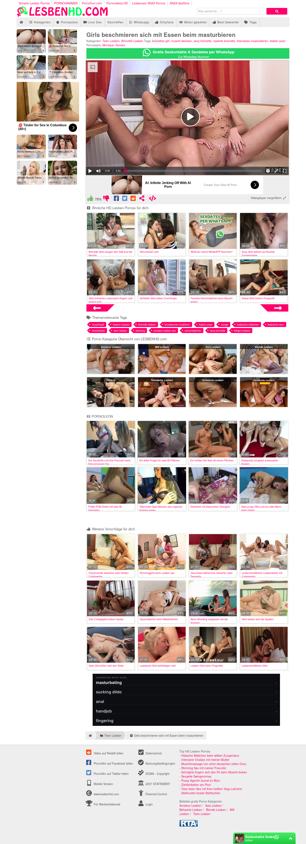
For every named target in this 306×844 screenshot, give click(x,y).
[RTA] (188, 825)
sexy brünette (202, 41)
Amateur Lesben (111, 347)
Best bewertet (227, 22)
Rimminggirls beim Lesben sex (157, 573)
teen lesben (120, 330)
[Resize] (276, 171)
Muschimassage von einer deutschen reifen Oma (213, 764)
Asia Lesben (213, 805)
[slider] (105, 158)
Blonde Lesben (264, 347)
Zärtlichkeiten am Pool (196, 785)
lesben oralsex (121, 324)
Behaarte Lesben (190, 810)
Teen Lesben (111, 41)
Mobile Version (103, 784)
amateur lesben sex (165, 330)
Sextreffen (115, 22)
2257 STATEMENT (157, 784)
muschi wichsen (181, 41)
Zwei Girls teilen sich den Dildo (106, 665)
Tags (252, 22)
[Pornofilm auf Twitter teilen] (125, 199)
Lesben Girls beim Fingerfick (207, 665)
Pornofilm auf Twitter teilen (111, 773)
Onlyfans (166, 22)
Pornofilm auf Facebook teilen (113, 763)
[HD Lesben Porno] (62, 15)
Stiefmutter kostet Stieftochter (200, 793)
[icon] (21, 22)
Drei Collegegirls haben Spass (106, 619)
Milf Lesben (162, 347)
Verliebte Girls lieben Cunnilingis (158, 298)
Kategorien (42, 22)
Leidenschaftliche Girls (254, 665)
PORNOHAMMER (66, 3)
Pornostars (69, 22)
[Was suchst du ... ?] (276, 11)
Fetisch (111, 380)
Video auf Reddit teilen (108, 753)
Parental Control (156, 794)
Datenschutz (153, 753)
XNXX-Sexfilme (179, 3)
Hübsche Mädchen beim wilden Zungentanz (210, 755)
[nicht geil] (106, 199)
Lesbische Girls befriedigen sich (158, 665)
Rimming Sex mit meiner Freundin (203, 768)
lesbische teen (276, 324)
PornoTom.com (92, 3)
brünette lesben (147, 324)
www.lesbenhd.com (106, 794)
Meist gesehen (195, 22)
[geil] (90, 199)
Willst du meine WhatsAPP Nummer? (212, 251)
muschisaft (98, 324)
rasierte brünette (224, 41)
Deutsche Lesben (264, 380)
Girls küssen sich (149, 251)
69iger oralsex (242, 330)
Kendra (120, 45)
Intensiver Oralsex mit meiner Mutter (205, 760)
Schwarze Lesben (212, 380)
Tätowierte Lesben (162, 380)
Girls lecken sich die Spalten (258, 619)
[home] (89, 735)
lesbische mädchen (248, 324)
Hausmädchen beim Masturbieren (159, 619)
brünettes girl (160, 41)
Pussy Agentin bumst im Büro (200, 780)
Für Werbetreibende (106, 804)
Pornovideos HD (117, 3)
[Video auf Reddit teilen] (133, 199)
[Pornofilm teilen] (142, 199)
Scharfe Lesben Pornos (34, 3)
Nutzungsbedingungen (160, 763)
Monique (108, 45)
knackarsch (98, 330)
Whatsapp (141, 22)
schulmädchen (193, 330)
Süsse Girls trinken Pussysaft (258, 298)
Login (149, 804)
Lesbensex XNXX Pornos (148, 3)
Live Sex (94, 22)
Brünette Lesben (132, 41)
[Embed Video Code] (152, 199)
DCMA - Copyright (157, 773)
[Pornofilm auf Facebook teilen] (117, 199)
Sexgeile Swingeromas (196, 776)
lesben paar (277, 41)
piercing (140, 330)
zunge (224, 324)
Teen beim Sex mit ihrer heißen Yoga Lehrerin (211, 789)
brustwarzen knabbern (177, 324)
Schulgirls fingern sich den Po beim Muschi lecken (214, 772)
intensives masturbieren (252, 41)
